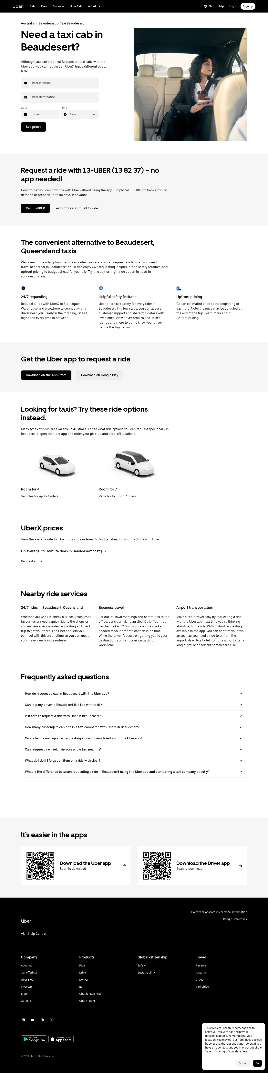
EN (210, 6)
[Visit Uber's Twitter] (51, 1020)
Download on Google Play (99, 375)
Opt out (244, 1063)
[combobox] (30, 83)
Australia (27, 23)
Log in (233, 6)
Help (221, 6)
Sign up (248, 6)
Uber (18, 6)
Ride (33, 6)
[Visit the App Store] (61, 1039)
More (24, 71)
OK (257, 1063)
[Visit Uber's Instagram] (42, 1020)
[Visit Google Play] (34, 1039)
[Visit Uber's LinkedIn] (23, 1020)
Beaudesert (47, 23)
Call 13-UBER (35, 208)
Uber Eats (76, 6)
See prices (33, 127)
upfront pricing (187, 318)
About (92, 6)
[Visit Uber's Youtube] (32, 1020)
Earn (44, 6)
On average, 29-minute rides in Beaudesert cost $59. (64, 551)
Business (58, 6)
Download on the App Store (46, 375)
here (245, 1051)
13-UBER (136, 190)
